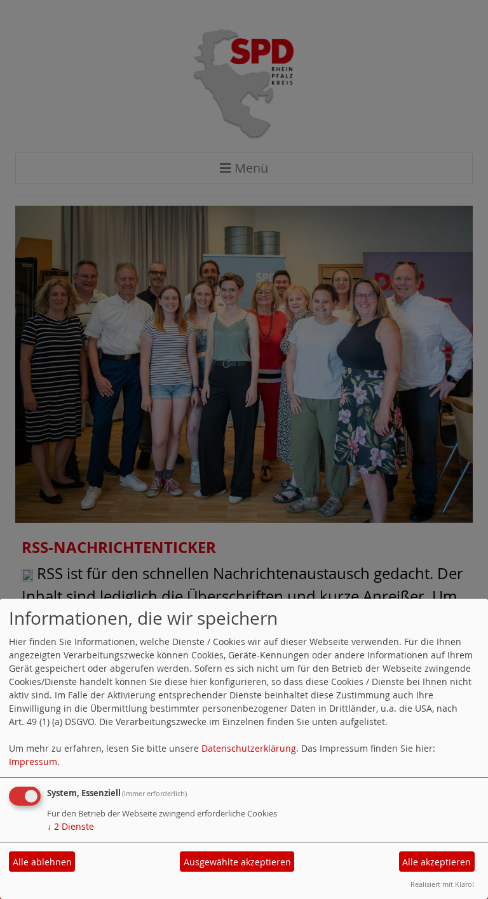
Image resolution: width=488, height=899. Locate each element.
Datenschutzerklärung (248, 748)
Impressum (33, 762)
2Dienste (70, 826)
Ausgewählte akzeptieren (237, 862)
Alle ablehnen (42, 862)
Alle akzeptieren (436, 862)
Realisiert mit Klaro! (442, 884)
